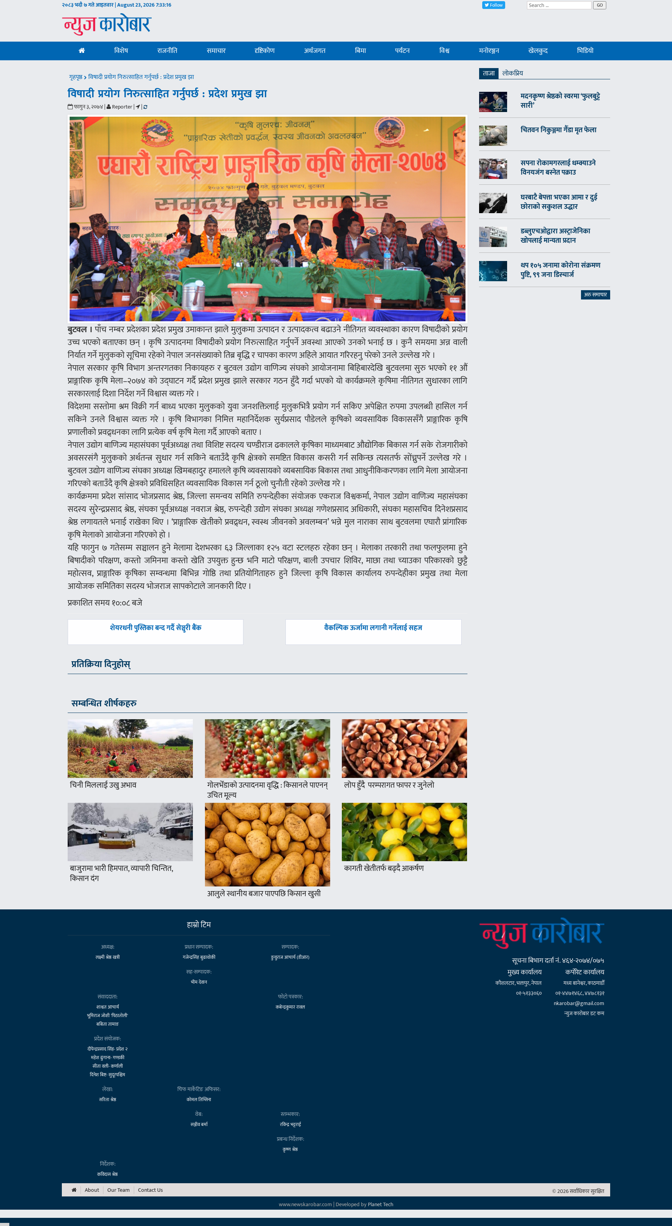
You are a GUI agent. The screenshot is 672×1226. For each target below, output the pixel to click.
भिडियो (585, 51)
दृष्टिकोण (265, 51)
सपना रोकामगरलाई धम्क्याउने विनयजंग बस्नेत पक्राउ (558, 168)
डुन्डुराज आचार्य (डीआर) (290, 957)
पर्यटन (402, 51)
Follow (496, 5)
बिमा (360, 51)
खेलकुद (538, 51)
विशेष (121, 51)
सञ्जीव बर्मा (199, 1124)
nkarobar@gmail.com (579, 1003)
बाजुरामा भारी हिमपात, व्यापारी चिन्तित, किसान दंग (121, 873)
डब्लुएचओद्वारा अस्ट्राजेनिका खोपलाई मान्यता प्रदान (555, 236)
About (92, 1190)
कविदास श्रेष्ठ (107, 1174)
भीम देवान (199, 982)
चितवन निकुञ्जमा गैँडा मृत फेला (559, 130)
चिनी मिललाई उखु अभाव (103, 785)
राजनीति (167, 51)
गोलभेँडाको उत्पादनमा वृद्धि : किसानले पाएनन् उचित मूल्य (267, 790)
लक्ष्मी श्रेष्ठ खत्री (108, 957)
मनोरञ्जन (489, 51)
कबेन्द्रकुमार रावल (290, 1007)
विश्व (444, 51)
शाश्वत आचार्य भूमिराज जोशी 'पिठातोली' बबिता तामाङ (107, 1015)
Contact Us (150, 1190)
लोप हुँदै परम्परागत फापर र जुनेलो (389, 785)
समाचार (216, 51)
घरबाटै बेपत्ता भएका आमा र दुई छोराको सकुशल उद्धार (559, 202)
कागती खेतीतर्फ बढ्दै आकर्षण (384, 868)
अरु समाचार (595, 294)
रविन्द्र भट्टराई (290, 1124)
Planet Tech (381, 1204)
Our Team (118, 1190)
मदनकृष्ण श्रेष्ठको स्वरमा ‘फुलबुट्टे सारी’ (560, 101)
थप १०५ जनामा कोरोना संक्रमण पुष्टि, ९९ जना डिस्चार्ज (560, 270)
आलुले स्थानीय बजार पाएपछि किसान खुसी (264, 893)
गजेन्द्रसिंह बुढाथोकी (199, 957)
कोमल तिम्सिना (199, 1099)
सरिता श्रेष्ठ (107, 1099)
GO (600, 5)
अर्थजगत (315, 51)
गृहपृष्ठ (76, 77)
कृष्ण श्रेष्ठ (290, 1149)
